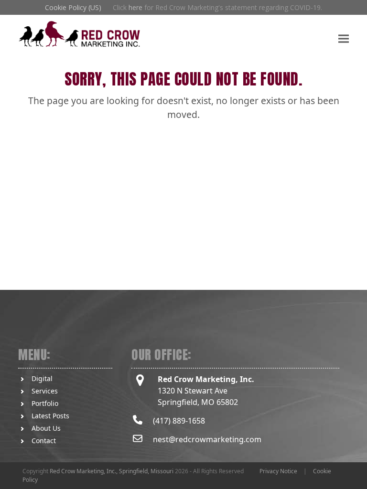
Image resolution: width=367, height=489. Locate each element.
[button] (343, 38)
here (135, 7)
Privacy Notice (278, 471)
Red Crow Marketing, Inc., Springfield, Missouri (111, 471)
